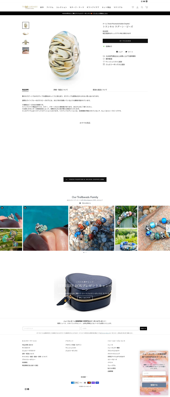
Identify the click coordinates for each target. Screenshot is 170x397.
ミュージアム (112, 365)
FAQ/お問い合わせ (27, 345)
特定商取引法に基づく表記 (30, 365)
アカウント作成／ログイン (73, 345)
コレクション (61, 7)
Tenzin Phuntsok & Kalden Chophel (118, 24)
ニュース (110, 345)
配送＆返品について (100, 89)
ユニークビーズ (112, 359)
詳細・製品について (61, 89)
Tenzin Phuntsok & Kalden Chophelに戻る (86, 179)
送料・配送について (28, 354)
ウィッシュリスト (71, 348)
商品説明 (25, 89)
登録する (143, 328)
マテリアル (118, 7)
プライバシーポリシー (105, 333)
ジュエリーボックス (71, 351)
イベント (110, 362)
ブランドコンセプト (114, 351)
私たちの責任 (112, 368)
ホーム (105, 24)
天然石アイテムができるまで (116, 356)
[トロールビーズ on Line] (146, 1)
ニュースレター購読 (114, 348)
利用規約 (24, 362)
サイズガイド (26, 348)
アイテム (50, 7)
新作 (42, 7)
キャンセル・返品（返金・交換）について (34, 356)
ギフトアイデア (93, 7)
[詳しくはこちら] (85, 290)
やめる (154, 391)
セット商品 (106, 7)
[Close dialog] (166, 353)
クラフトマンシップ (114, 354)
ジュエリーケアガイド (28, 351)
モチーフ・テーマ (77, 7)
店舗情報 (110, 371)
